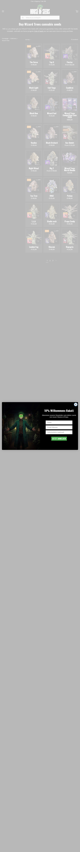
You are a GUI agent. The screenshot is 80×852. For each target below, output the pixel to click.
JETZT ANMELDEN (59, 438)
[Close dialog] (75, 404)
